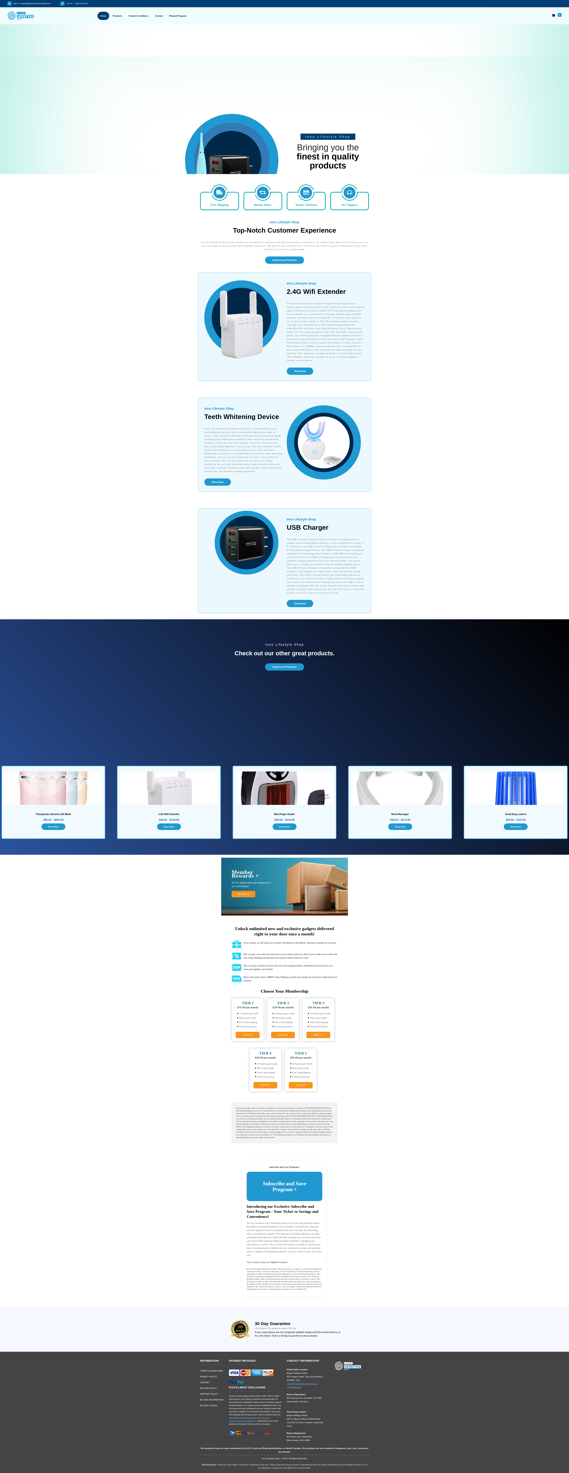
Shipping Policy (209, 1394)
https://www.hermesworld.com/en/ (242, 1418)
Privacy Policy (208, 1376)
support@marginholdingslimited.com (302, 1384)
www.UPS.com (235, 1421)
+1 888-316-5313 (80, 4)
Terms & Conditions (138, 16)
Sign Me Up (243, 894)
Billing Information (211, 1400)
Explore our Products (284, 260)
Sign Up (247, 1035)
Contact (159, 16)
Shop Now (300, 371)
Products (117, 16)
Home (103, 16)
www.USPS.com (263, 1418)
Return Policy (208, 1388)
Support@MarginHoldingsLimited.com (35, 4)
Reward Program (178, 16)
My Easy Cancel (209, 1405)
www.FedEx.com (250, 1421)
